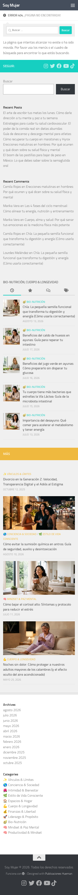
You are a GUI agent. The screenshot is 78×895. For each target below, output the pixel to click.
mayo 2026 (11, 726)
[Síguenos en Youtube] (65, 65)
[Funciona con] (23, 873)
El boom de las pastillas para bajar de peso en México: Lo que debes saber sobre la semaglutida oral (36, 160)
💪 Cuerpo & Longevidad (19, 659)
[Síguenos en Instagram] (45, 65)
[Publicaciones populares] (30, 290)
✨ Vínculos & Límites (17, 474)
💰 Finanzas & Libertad (19, 811)
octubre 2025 (12, 763)
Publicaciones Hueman (58, 873)
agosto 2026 (12, 710)
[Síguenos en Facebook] (59, 65)
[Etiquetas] (66, 290)
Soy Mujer (11, 5)
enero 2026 (11, 747)
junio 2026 (10, 721)
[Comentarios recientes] (48, 290)
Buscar (7, 81)
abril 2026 (10, 731)
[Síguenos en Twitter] (52, 65)
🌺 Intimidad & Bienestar (20, 790)
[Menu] (73, 5)
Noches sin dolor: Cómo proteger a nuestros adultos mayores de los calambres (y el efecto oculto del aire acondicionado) (35, 669)
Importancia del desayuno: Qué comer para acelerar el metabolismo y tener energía (48, 425)
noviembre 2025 (14, 758)
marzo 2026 (11, 736)
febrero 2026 (12, 742)
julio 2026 (10, 715)
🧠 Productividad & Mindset (22, 832)
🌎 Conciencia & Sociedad (19, 534)
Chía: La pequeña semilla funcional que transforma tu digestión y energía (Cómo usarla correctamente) (38, 239)
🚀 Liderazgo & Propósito (20, 817)
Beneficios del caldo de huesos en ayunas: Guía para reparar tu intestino (46, 340)
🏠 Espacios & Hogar (17, 801)
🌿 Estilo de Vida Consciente (23, 795)
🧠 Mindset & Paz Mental (19, 599)
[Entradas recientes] (12, 290)
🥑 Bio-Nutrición (34, 301)
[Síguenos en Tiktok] (72, 65)
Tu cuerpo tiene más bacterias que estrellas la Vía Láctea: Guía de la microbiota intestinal (47, 396)
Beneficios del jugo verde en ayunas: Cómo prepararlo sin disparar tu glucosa (48, 368)
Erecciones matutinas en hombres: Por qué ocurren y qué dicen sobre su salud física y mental (38, 192)
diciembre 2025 (14, 752)
